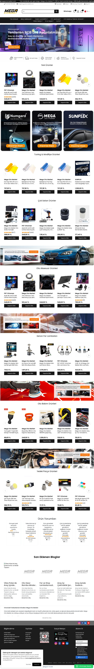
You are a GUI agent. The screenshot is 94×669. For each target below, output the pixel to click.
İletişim (67, 4)
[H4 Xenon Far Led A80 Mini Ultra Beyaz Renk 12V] (29, 350)
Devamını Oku (8, 598)
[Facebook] (60, 643)
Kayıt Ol (28, 635)
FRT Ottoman (9, 90)
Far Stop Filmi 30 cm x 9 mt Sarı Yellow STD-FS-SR (64, 93)
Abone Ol (82, 657)
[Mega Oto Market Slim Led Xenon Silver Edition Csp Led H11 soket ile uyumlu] (47, 350)
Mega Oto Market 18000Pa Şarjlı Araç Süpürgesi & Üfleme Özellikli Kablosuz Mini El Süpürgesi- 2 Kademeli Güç (47, 432)
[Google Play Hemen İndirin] (63, 634)
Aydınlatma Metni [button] (82, 654)
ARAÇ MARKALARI (26, 19)
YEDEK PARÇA (37, 21)
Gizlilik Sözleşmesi (9, 635)
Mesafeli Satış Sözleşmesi (11, 636)
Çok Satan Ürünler (47, 200)
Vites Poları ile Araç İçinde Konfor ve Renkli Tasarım (11, 584)
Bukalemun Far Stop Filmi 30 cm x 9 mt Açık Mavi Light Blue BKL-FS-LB (47, 182)
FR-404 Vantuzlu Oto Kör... (31, 539)
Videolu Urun (15, 85)
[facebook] (82, 623)
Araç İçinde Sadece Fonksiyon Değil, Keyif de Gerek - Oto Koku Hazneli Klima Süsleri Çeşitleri (82, 584)
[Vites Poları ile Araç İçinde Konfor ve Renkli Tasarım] (11, 572)
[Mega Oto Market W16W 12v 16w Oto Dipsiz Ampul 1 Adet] (64, 485)
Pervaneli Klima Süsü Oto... (48, 537)
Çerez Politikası (8, 642)
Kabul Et (36, 664)
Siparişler (59, 4)
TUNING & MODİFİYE (41, 19)
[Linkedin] (67, 643)
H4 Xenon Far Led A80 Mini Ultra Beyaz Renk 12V (29, 364)
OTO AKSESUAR (55, 19)
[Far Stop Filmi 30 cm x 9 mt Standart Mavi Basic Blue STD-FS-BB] (64, 168)
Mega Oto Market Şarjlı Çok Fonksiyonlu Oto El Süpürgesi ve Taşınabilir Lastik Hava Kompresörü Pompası (47, 229)
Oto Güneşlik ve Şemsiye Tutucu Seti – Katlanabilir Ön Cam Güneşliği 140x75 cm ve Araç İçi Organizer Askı (64, 296)
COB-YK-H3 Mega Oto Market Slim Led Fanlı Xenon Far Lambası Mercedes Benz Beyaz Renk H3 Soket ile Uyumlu (82, 364)
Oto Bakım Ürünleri (47, 403)
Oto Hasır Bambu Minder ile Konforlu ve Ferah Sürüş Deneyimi (28, 584)
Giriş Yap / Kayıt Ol (77, 4)
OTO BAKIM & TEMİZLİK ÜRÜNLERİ (73, 19)
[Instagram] (56, 643)
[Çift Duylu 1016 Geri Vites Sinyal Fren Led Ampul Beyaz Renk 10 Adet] (82, 79)
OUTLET (58, 21)
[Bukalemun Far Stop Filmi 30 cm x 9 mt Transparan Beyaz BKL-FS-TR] (29, 168)
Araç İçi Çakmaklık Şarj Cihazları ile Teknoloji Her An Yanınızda (64, 584)
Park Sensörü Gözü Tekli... (13, 533)
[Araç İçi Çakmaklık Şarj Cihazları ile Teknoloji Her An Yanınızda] (64, 572)
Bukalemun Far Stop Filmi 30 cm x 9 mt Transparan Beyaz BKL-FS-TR (29, 182)
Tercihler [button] (28, 664)
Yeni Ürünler (47, 65)
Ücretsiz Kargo (8, 85)
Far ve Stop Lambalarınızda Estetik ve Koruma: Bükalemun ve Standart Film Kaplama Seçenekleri (47, 584)
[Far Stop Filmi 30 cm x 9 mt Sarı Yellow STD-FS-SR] (64, 79)
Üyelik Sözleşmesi (9, 638)
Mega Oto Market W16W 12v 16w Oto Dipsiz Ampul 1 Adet (63, 499)
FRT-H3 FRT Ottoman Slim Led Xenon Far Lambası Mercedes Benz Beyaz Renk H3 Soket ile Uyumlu (64, 364)
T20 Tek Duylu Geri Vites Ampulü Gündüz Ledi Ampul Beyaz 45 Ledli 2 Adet (29, 499)
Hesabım (28, 638)
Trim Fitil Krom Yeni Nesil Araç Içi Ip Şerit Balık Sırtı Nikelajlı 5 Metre (28, 93)
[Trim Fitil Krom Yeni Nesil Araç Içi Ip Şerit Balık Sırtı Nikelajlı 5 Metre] (29, 79)
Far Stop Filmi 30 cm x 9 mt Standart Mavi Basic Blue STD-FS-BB (64, 182)
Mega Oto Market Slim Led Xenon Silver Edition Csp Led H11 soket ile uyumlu (47, 364)
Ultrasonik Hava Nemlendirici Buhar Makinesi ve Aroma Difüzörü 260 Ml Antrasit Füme (81, 229)
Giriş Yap (28, 636)
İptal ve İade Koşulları (10, 640)
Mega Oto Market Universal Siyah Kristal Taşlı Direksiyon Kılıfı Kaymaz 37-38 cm (46, 93)
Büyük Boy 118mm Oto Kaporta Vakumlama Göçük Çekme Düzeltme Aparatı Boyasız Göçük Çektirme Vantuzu (29, 432)
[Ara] (56, 11)
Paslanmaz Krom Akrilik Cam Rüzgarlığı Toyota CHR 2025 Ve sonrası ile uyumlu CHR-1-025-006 (82, 182)
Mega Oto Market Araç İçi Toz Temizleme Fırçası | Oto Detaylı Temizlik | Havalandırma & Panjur (82, 432)
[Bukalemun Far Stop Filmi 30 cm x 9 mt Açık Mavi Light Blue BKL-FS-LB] (47, 168)
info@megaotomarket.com (26, 4)
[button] (87, 11)
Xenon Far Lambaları (47, 336)
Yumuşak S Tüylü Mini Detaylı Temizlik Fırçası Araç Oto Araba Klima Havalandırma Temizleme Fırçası (11, 432)
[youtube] (88, 623)
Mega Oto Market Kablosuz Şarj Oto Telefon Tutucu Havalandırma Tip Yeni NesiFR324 (82, 296)
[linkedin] (85, 623)
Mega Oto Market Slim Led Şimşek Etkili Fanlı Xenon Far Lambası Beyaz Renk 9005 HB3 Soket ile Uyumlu (11, 364)
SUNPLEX (78, 179)
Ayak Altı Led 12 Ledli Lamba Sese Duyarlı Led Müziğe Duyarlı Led (11, 93)
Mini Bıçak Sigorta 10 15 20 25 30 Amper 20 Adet (82, 499)
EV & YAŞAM (49, 21)
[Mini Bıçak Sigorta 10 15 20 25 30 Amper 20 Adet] (82, 485)
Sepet (27, 640)
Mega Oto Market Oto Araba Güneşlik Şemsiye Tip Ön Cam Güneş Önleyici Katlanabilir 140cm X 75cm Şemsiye (11, 229)
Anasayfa (28, 633)
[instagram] (79, 623)
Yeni (6, 409)
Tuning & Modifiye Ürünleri (47, 154)
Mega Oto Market (28, 90)
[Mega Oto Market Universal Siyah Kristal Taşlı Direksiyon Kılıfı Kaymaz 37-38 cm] (47, 79)
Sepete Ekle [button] (12, 102)
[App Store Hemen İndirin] (63, 639)
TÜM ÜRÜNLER (14, 19)
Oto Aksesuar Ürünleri (47, 268)
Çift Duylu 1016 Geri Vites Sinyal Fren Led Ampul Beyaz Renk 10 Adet (81, 93)
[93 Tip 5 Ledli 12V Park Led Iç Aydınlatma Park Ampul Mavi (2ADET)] (47, 485)
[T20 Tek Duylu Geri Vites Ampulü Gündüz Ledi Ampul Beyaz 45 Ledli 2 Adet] (29, 485)
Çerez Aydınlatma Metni (32, 658)
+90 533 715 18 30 (10, 4)
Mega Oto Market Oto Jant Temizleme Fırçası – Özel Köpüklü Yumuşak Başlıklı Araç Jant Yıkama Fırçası (64, 432)
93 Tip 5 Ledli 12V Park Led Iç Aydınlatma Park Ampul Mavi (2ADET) (47, 499)
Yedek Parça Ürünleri (47, 471)
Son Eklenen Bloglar (47, 557)
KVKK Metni (7, 633)
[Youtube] (63, 643)
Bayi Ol (87, 4)
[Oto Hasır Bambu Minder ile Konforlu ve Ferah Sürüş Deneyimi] (29, 572)
